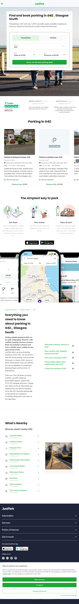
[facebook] (3, 558)
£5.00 (19, 184)
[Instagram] (7, 558)
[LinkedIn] (15, 558)
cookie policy (6, 574)
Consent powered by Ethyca (67, 595)
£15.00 (54, 184)
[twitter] (11, 558)
